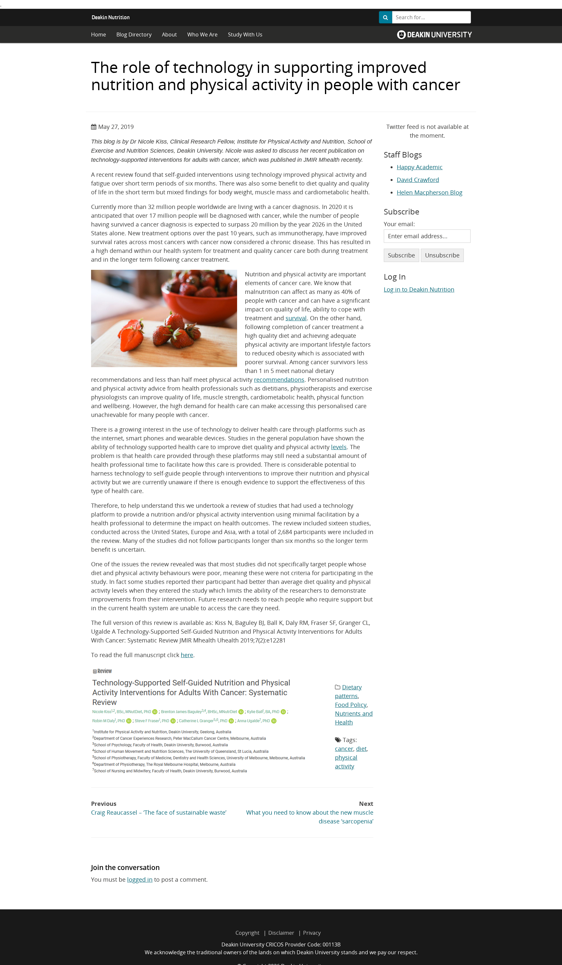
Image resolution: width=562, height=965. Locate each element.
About (169, 34)
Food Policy (351, 705)
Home (98, 34)
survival (296, 318)
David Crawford (418, 180)
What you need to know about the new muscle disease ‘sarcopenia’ (309, 812)
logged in (140, 879)
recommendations (279, 379)
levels (339, 447)
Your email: (399, 224)
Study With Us (245, 34)
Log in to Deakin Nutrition (419, 289)
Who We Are (202, 34)
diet (361, 748)
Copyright (247, 932)
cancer (344, 748)
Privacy (312, 932)
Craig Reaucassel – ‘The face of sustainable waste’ (158, 808)
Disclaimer (281, 932)
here (187, 655)
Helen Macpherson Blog (429, 192)
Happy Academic (420, 167)
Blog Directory (134, 34)
